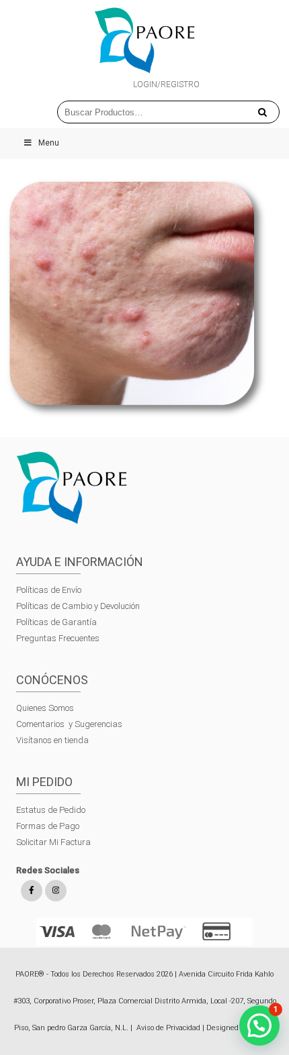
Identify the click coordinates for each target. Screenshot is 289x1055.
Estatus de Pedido (50, 810)
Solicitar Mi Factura (53, 842)
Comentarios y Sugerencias (69, 724)
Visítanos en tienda (52, 740)
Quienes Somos (45, 708)
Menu (48, 143)
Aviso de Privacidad (168, 1027)
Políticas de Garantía (57, 622)
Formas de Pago (47, 826)
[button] (259, 1025)
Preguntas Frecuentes (57, 638)
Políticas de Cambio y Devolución (78, 606)
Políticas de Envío (48, 590)
